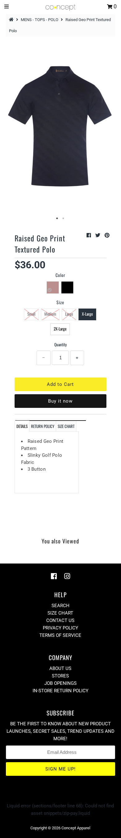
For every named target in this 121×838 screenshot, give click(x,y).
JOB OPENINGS (60, 683)
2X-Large (60, 329)
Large (69, 314)
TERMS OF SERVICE (60, 635)
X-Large (87, 314)
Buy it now (60, 401)
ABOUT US (60, 668)
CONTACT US (60, 620)
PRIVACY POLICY (60, 628)
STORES (60, 676)
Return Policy (42, 426)
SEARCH (60, 605)
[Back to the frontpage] (12, 19)
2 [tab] (63, 218)
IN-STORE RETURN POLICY (60, 690)
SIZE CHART (66, 426)
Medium (50, 314)
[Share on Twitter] (98, 235)
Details (22, 426)
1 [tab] (57, 218)
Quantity (60, 344)
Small (31, 314)
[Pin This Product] (107, 235)
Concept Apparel (75, 828)
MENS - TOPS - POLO (39, 19)
